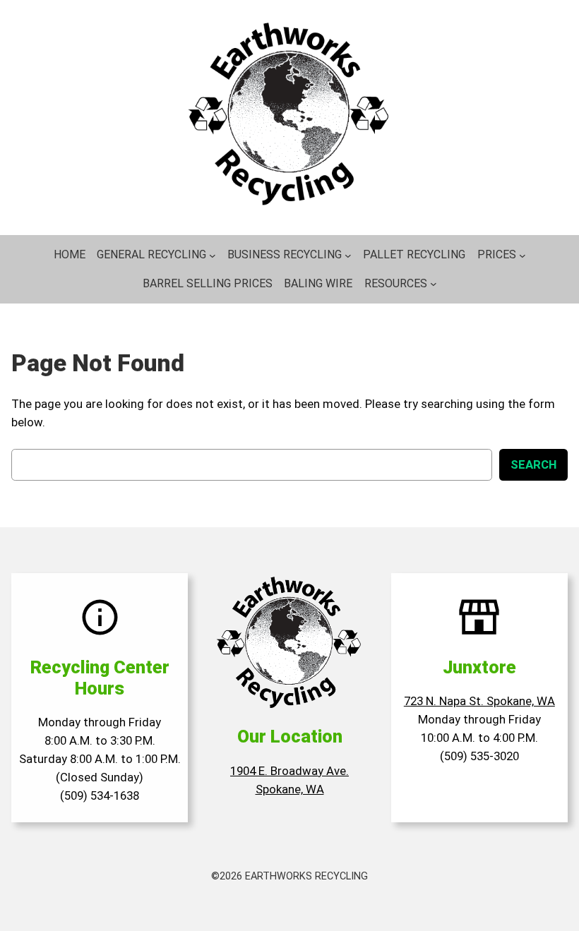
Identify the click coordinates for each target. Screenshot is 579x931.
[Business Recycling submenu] (348, 254)
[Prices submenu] (522, 254)
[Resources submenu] (433, 283)
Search (533, 464)
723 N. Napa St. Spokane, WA (479, 701)
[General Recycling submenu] (212, 254)
